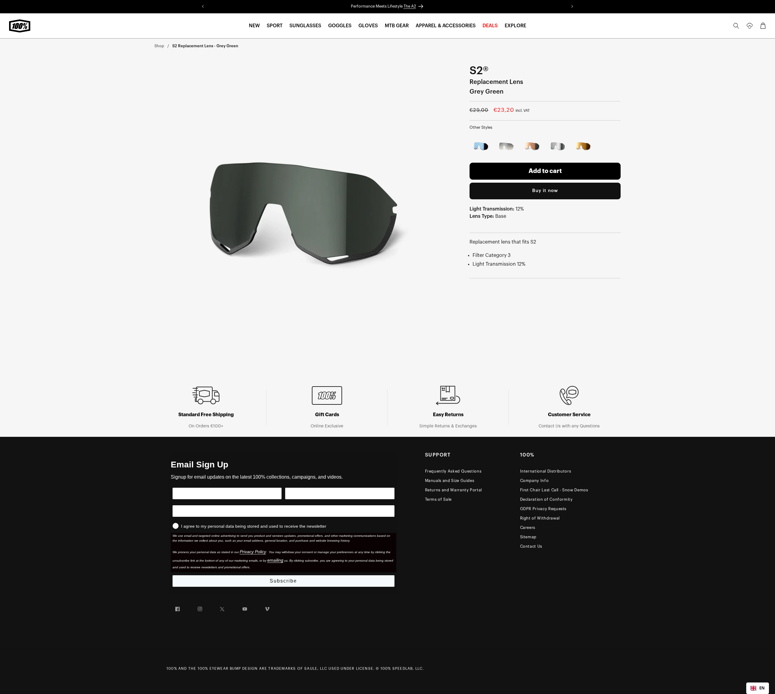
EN (762, 688)
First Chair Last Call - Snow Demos (554, 490)
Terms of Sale (438, 499)
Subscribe (283, 580)
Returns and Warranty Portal (453, 490)
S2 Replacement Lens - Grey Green (205, 46)
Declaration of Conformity (546, 499)
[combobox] (757, 688)
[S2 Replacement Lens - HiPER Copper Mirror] (532, 146)
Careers (528, 528)
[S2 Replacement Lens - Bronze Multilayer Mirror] (583, 146)
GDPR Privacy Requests (543, 509)
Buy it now (545, 190)
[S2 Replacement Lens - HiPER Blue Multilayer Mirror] (481, 146)
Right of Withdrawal (540, 518)
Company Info (534, 481)
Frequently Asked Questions (453, 471)
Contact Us (531, 546)
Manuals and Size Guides (449, 481)
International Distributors (545, 471)
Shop (159, 46)
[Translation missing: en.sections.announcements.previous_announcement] (202, 6)
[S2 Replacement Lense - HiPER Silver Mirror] (558, 146)
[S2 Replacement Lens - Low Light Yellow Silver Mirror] (507, 146)
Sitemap (528, 537)
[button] (254, 26)
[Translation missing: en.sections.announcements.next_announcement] (572, 6)
